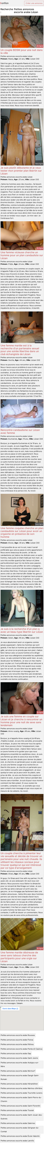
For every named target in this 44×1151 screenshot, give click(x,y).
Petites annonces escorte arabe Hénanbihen (19, 1084)
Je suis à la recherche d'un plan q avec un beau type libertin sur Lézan (22, 630)
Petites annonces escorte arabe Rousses (18, 1035)
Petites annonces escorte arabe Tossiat (17, 1110)
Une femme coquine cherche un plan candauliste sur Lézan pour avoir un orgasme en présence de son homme (22, 532)
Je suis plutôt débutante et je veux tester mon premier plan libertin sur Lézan (21, 170)
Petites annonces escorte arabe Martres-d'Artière (21, 1088)
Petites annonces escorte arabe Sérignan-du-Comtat (20, 1130)
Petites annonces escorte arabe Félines (17, 1044)
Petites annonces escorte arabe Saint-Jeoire (19, 1058)
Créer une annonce (34, 3)
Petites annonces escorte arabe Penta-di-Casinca (21, 1049)
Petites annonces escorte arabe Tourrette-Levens (21, 1093)
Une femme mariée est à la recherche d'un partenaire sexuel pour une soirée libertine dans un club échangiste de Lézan (20, 350)
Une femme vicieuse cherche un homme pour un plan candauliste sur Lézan (22, 255)
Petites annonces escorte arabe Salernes (18, 1123)
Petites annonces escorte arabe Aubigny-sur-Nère (20, 1064)
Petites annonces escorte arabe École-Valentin (20, 1136)
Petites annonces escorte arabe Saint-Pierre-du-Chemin (21, 1099)
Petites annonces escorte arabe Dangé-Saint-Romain (20, 1077)
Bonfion (4, 3)
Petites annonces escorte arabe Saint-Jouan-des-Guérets (21, 1117)
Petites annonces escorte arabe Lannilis (17, 1141)
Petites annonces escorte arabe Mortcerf (18, 1071)
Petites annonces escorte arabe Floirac (17, 1040)
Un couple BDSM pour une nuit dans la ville (22, 51)
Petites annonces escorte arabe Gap (16, 1053)
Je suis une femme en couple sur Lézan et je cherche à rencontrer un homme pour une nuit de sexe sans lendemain (21, 721)
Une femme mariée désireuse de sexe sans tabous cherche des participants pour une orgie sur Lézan (19, 957)
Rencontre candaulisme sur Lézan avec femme (20, 431)
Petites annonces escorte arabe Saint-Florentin (20, 1106)
